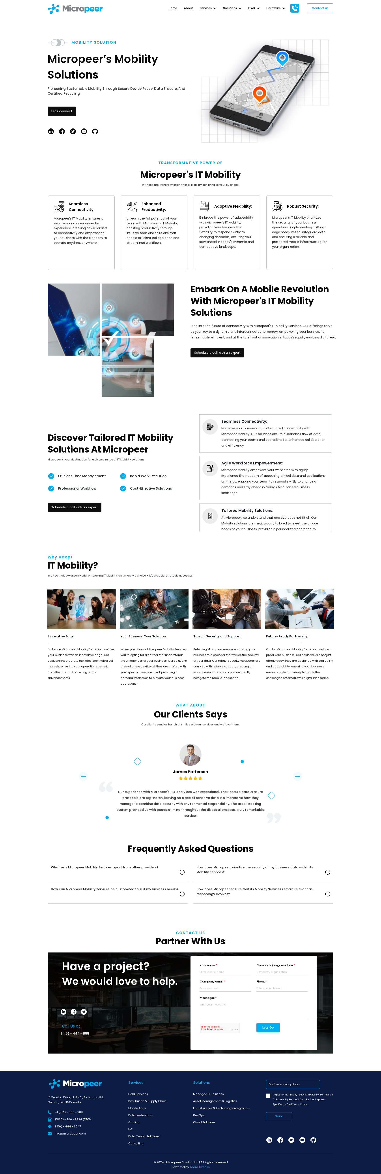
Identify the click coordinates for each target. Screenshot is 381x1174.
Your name (209, 965)
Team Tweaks (200, 1167)
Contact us (320, 8)
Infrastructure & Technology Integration (221, 1108)
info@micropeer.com (70, 1133)
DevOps (199, 1115)
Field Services (138, 1094)
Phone (262, 981)
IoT (130, 1129)
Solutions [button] (230, 8)
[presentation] (83, 776)
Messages (208, 998)
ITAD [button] (252, 8)
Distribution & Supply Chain (147, 1101)
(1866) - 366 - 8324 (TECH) (74, 1119)
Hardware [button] (273, 8)
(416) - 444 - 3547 (68, 1126)
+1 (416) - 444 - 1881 (69, 1112)
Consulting (136, 1143)
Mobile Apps (137, 1108)
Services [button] (206, 8)
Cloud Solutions (204, 1122)
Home (172, 8)
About (188, 8)
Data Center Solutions (143, 1136)
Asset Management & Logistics (215, 1101)
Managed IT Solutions (208, 1094)
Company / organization (275, 965)
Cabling (134, 1122)
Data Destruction (140, 1115)
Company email (213, 981)
